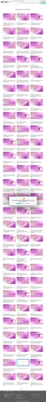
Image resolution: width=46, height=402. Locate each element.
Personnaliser (27, 203)
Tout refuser (23, 203)
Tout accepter (18, 203)
